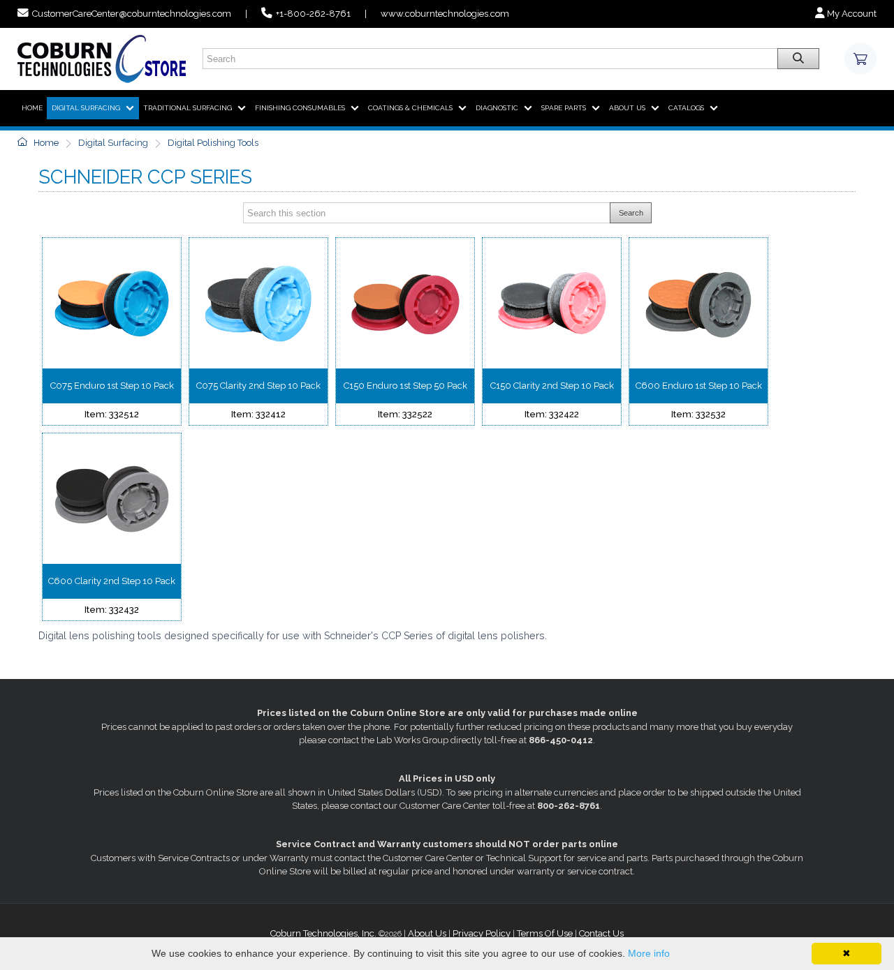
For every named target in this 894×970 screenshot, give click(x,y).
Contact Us (601, 933)
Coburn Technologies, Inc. (323, 933)
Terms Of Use (545, 933)
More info (649, 953)
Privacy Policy (482, 933)
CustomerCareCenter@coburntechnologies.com (131, 13)
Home (45, 142)
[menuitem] (32, 108)
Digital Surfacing (113, 142)
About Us (427, 933)
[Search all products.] (798, 58)
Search (631, 213)
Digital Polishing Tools (213, 142)
